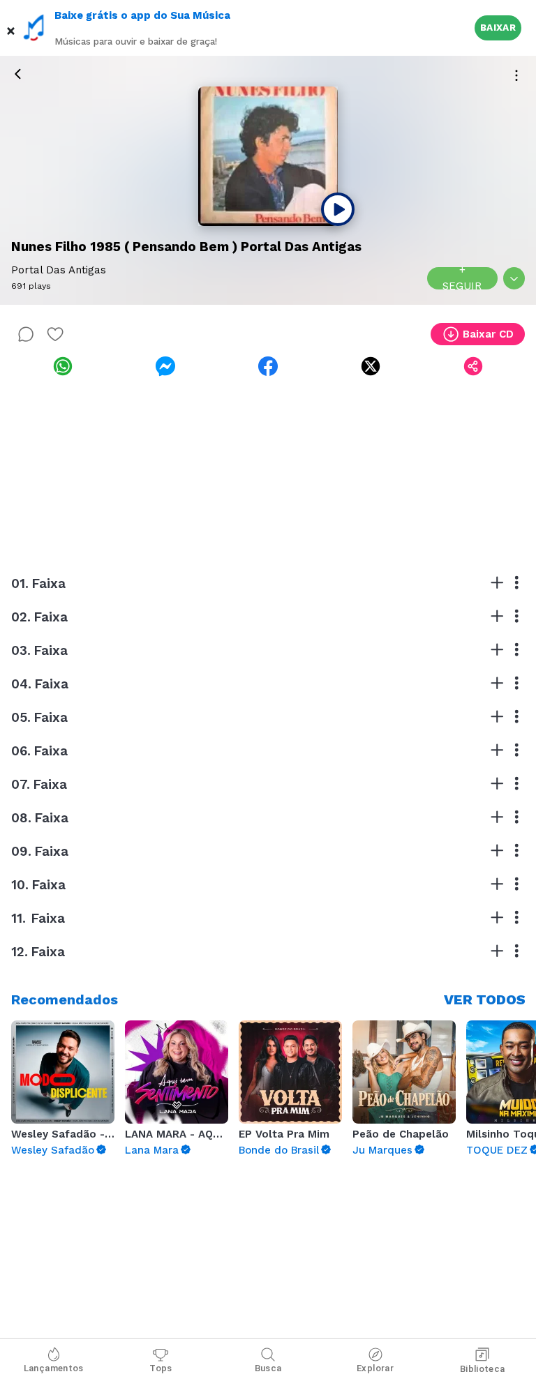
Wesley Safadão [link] (52, 1150)
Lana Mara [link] (152, 1150)
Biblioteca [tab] (482, 1369)
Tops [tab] (160, 1368)
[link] (62, 366)
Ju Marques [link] (382, 1150)
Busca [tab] (268, 1368)
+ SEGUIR (462, 278)
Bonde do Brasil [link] (279, 1150)
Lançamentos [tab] (54, 1368)
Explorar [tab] (375, 1368)
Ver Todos (485, 999)
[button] (11, 28)
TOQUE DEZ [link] (497, 1150)
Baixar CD (488, 334)
